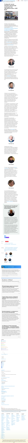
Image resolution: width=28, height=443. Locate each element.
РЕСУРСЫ (17, 413)
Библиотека (17, 414)
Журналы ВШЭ (17, 420)
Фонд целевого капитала (3, 424)
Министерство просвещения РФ (23, 418)
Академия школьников (10, 44)
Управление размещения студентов (5, 388)
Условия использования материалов (5, 404)
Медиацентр (17, 419)
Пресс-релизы (2, 403)
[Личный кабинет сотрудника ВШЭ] (25, 1)
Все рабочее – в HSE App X (7, 279)
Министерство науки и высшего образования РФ (23, 416)
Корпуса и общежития (2, 420)
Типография (17, 418)
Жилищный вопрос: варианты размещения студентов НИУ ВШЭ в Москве (10, 286)
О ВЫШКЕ (2, 413)
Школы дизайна (13, 129)
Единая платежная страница (3, 437)
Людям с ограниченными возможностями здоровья (3, 435)
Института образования (10, 201)
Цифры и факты (2, 414)
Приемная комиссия (3, 380)
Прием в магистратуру (7, 420)
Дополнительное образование (8, 422)
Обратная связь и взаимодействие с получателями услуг (8, 429)
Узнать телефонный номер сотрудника (5, 377)
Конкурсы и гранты (13, 422)
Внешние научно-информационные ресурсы (13, 424)
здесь (14, 440)
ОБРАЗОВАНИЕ (8, 413)
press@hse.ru (2, 402)
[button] (4, 15)
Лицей (7, 414)
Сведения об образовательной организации (3, 432)
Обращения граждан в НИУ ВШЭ (3, 423)
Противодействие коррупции (3, 426)
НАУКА (12, 413)
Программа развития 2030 (7, 244)
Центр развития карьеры (8, 424)
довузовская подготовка (13, 244)
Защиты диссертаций (13, 420)
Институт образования (14, 248)
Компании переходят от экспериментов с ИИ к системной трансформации (10, 312)
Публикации (17, 421)
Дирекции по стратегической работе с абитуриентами (11, 29)
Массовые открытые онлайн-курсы (23, 419)
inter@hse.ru (2, 393)
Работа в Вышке (2, 438)
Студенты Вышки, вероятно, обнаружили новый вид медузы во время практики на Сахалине (10, 297)
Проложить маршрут (3, 398)
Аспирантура (7, 421)
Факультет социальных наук (7, 249)
